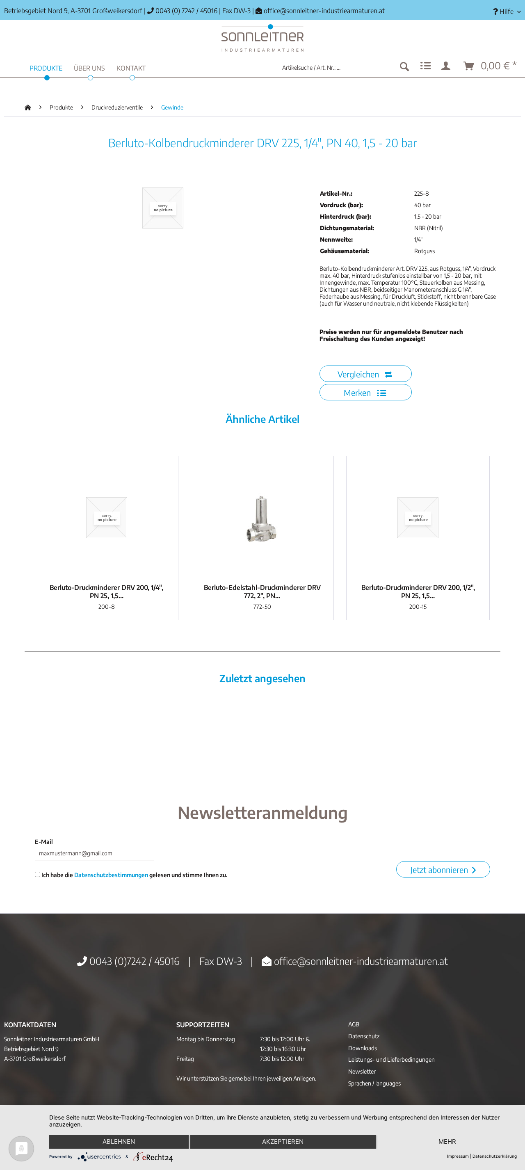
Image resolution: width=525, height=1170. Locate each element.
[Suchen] (404, 66)
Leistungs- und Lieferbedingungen (391, 1059)
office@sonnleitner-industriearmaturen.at (324, 11)
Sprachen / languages (374, 1083)
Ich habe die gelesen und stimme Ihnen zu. (134, 874)
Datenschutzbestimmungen (111, 874)
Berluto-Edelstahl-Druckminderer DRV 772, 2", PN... (262, 591)
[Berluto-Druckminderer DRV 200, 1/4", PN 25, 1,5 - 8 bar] (106, 517)
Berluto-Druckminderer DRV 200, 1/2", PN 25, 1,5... (418, 591)
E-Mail (44, 841)
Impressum (458, 1156)
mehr (447, 1141)
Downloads (362, 1047)
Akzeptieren (283, 1141)
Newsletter (362, 1071)
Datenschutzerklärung (494, 1156)
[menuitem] (504, 12)
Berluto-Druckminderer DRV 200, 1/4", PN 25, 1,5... (106, 591)
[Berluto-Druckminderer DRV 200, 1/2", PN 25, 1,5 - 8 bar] (418, 517)
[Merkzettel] (425, 66)
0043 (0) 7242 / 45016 (185, 11)
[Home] (262, 38)
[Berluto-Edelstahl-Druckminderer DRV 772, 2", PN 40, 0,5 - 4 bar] (262, 517)
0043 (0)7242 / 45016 (133, 961)
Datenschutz (363, 1036)
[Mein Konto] (447, 66)
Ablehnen (119, 1141)
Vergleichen (359, 374)
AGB (353, 1024)
